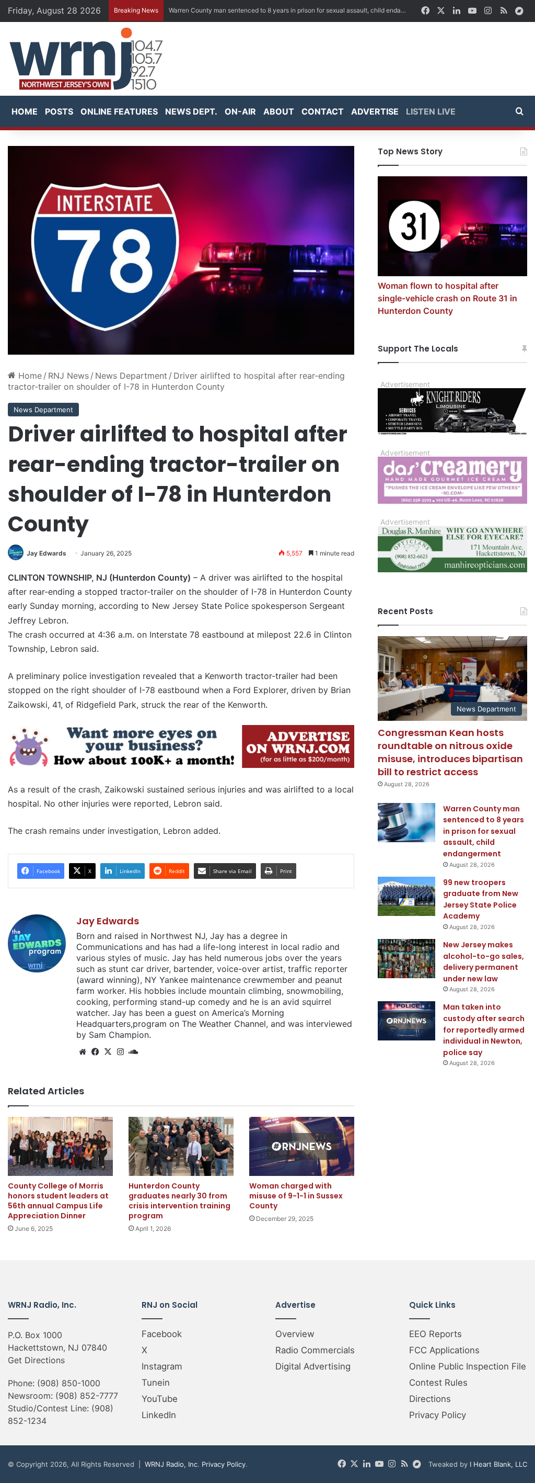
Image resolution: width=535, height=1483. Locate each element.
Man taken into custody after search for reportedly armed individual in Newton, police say (484, 1029)
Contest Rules (438, 1382)
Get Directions (36, 1360)
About (278, 111)
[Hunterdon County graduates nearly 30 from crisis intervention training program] (181, 1146)
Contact (322, 111)
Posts (59, 111)
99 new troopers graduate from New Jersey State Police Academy (480, 899)
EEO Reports (435, 1334)
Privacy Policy (437, 1415)
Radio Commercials (315, 1350)
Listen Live (431, 111)
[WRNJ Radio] (86, 59)
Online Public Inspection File (467, 1366)
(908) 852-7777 (86, 1395)
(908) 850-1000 (68, 1383)
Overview (295, 1334)
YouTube (160, 1399)
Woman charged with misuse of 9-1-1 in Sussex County (296, 1196)
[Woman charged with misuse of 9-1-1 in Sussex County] (301, 1146)
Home (24, 111)
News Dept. (191, 111)
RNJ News (68, 375)
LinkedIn (159, 1415)
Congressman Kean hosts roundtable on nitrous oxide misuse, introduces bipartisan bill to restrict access (450, 752)
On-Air (240, 111)
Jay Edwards (46, 553)
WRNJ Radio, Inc (171, 1464)
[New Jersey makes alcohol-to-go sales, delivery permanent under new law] (406, 958)
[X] (107, 1052)
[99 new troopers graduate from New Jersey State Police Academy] (406, 896)
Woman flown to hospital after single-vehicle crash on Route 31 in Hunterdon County (447, 298)
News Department (131, 375)
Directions (430, 1399)
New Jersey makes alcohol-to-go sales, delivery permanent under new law (483, 961)
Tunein (156, 1382)
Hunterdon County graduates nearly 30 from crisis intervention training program (179, 1201)
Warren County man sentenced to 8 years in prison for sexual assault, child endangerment (483, 831)
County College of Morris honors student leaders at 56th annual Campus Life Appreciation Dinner (58, 1201)
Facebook (162, 1334)
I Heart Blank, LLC (498, 1464)
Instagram (162, 1366)
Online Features (119, 111)
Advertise (375, 111)
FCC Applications (444, 1350)
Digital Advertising (313, 1366)
